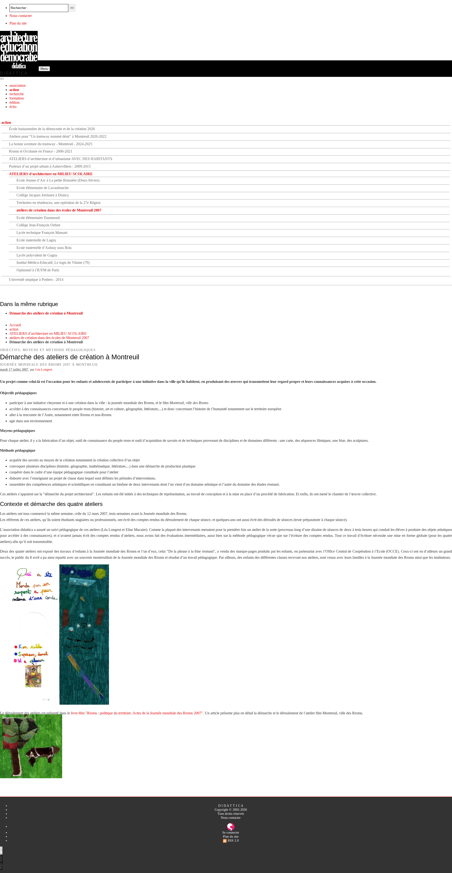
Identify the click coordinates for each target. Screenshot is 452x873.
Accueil (15, 325)
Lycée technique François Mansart (41, 233)
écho (12, 107)
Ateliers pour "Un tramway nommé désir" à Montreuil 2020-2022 (57, 136)
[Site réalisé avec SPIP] (230, 826)
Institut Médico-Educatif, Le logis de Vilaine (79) (52, 263)
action (14, 90)
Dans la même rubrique (29, 304)
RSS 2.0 (233, 840)
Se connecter (230, 832)
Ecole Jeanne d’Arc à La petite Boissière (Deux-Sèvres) (57, 180)
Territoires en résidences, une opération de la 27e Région (58, 203)
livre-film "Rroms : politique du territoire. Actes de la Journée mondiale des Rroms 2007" (137, 713)
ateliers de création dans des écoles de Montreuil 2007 (58, 210)
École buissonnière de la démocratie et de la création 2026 (52, 129)
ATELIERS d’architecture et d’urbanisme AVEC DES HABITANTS (60, 159)
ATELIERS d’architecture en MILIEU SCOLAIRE (51, 174)
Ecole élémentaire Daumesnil (38, 218)
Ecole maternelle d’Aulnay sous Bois (44, 248)
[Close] (2, 78)
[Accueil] (19, 68)
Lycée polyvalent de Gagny (36, 255)
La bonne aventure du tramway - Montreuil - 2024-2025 (50, 144)
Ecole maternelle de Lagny (36, 240)
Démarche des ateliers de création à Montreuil (46, 313)
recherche (16, 94)
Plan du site (18, 23)
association (17, 85)
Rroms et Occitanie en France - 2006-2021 (40, 151)
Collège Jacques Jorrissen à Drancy (42, 195)
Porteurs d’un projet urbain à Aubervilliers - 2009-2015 (50, 166)
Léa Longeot (43, 369)
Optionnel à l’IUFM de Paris (37, 270)
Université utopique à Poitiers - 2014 (36, 279)
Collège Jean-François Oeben (38, 225)
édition (14, 102)
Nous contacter (20, 16)
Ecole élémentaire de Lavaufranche (42, 188)
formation (16, 98)
